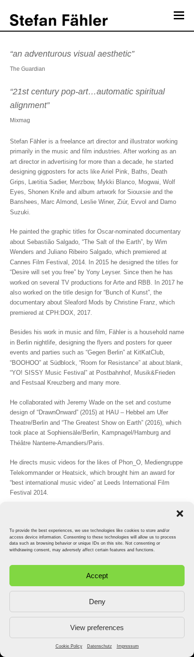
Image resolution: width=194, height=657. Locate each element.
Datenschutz (99, 646)
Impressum (128, 646)
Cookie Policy (69, 646)
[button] (180, 513)
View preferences (97, 627)
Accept (97, 576)
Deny (97, 602)
